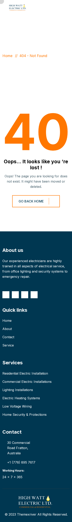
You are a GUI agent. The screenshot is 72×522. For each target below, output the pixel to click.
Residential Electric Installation (25, 373)
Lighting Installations (17, 390)
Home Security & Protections (24, 415)
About (7, 329)
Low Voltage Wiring (17, 406)
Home (8, 56)
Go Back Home (31, 201)
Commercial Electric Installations (27, 382)
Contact (8, 337)
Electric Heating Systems (21, 398)
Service (8, 345)
